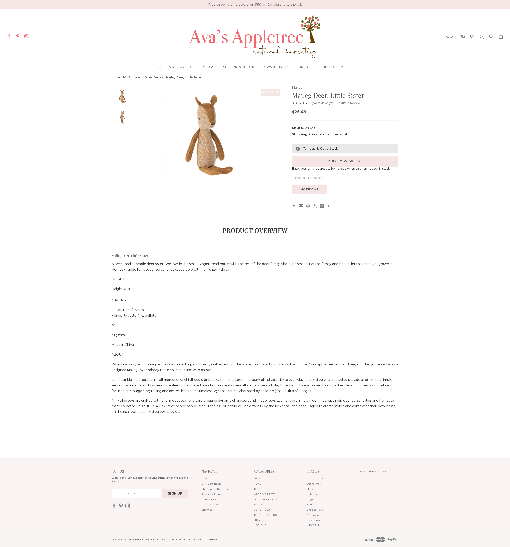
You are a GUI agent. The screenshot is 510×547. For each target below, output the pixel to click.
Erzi (309, 504)
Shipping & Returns (239, 67)
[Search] (491, 36)
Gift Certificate (203, 67)
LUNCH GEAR (263, 509)
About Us (176, 67)
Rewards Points (276, 67)
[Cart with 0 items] (501, 36)
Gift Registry (333, 67)
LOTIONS (260, 525)
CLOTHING (261, 488)
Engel (310, 499)
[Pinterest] (329, 205)
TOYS (257, 483)
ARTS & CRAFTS (264, 494)
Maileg (311, 488)
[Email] (301, 205)
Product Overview (255, 230)
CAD (449, 36)
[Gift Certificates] (462, 36)
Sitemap (207, 509)
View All (313, 525)
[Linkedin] (322, 205)
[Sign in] (481, 36)
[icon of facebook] (9, 36)
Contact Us (306, 67)
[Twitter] (315, 205)
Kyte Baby (313, 519)
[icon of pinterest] (18, 36)
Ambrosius (314, 514)
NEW (257, 478)
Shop (158, 67)
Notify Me (309, 189)
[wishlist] (472, 36)
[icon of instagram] (26, 36)
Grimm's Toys (316, 478)
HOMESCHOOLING (267, 499)
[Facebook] (294, 205)
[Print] (308, 205)
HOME (258, 519)
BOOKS (259, 504)
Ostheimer (314, 483)
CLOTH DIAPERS (265, 514)
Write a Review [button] (349, 103)
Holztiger (313, 494)
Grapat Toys (315, 509)
